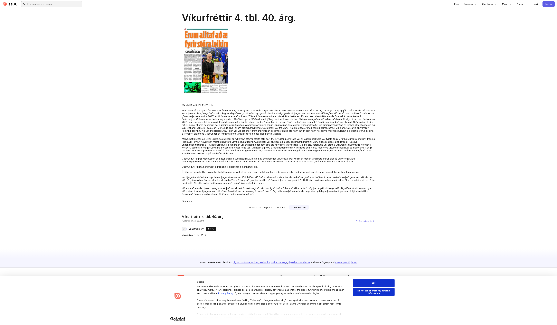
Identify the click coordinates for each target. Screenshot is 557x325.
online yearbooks (260, 262)
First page (187, 201)
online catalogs (279, 262)
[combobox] (54, 4)
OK (374, 283)
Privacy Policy (226, 293)
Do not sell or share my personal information (373, 291)
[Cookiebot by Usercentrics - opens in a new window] (177, 319)
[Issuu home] (10, 4)
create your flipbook (346, 262)
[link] (457, 4)
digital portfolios (241, 262)
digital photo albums (299, 262)
